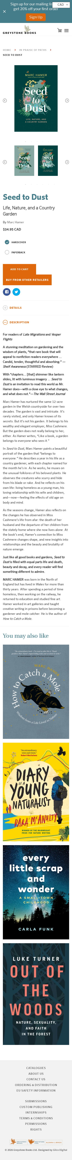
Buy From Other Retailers (27, 280)
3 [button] (37, 142)
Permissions (36, 1124)
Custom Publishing (36, 1107)
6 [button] (54, 142)
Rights (36, 1129)
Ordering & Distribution (36, 1085)
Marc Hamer (15, 222)
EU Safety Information (36, 1090)
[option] (36, 99)
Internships (36, 1112)
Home (7, 50)
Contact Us (36, 1079)
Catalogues (36, 1068)
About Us (36, 1073)
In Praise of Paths (33, 50)
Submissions (36, 1101)
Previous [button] (5, 100)
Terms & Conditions (36, 1118)
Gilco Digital (60, 1150)
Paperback (18, 253)
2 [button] (31, 142)
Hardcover (19, 242)
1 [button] (25, 142)
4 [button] (43, 142)
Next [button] (67, 100)
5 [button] (48, 142)
